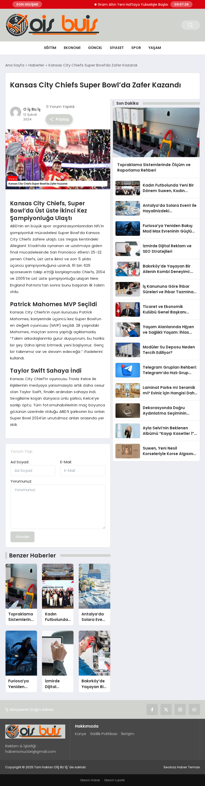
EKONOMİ (72, 47)
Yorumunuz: (21, 481)
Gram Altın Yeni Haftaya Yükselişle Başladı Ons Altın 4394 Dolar (141, 4)
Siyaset (117, 47)
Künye (80, 733)
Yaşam (154, 47)
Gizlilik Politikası (103, 733)
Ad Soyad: (19, 462)
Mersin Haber (90, 780)
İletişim (127, 733)
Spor (136, 47)
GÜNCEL (95, 47)
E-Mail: (66, 462)
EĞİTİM (50, 47)
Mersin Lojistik (114, 780)
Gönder (23, 536)
